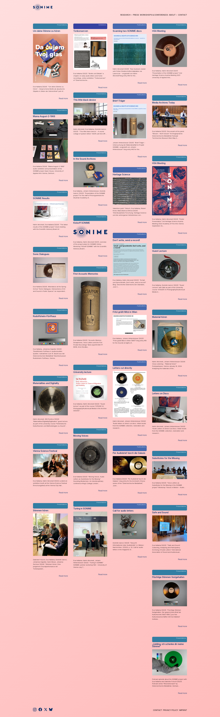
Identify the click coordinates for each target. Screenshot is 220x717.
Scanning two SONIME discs (127, 31)
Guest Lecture (159, 251)
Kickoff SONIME (81, 223)
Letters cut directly (122, 368)
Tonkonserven (80, 31)
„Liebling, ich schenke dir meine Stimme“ (168, 645)
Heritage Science (121, 174)
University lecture (82, 372)
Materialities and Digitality (46, 383)
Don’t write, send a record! (126, 240)
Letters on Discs (160, 393)
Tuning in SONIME (82, 509)
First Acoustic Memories (85, 274)
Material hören (159, 317)
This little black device (84, 100)
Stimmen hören (40, 510)
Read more (63, 98)
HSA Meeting (158, 31)
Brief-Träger (119, 101)
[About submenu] (176, 14)
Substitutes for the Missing (166, 458)
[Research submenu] (131, 14)
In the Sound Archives (84, 159)
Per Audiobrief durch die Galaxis (129, 453)
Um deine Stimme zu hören (46, 31)
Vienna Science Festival (45, 451)
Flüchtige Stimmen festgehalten (168, 577)
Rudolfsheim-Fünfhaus (44, 316)
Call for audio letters (123, 511)
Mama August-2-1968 (44, 116)
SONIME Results (41, 198)
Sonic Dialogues (41, 254)
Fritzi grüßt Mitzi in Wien (125, 312)
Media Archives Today (163, 103)
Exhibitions (102, 25)
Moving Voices (80, 436)
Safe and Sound (160, 512)
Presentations (62, 25)
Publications (141, 25)
